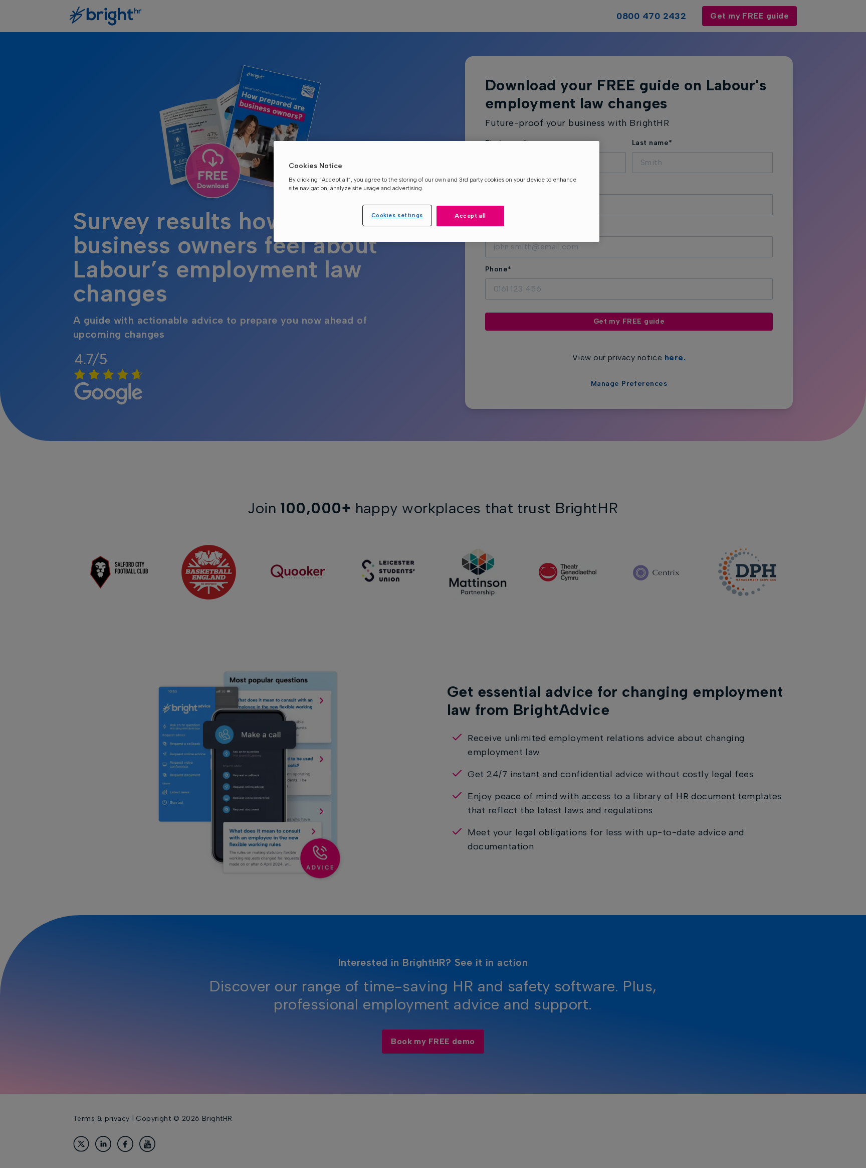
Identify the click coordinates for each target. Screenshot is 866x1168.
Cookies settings (397, 215)
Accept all (470, 215)
